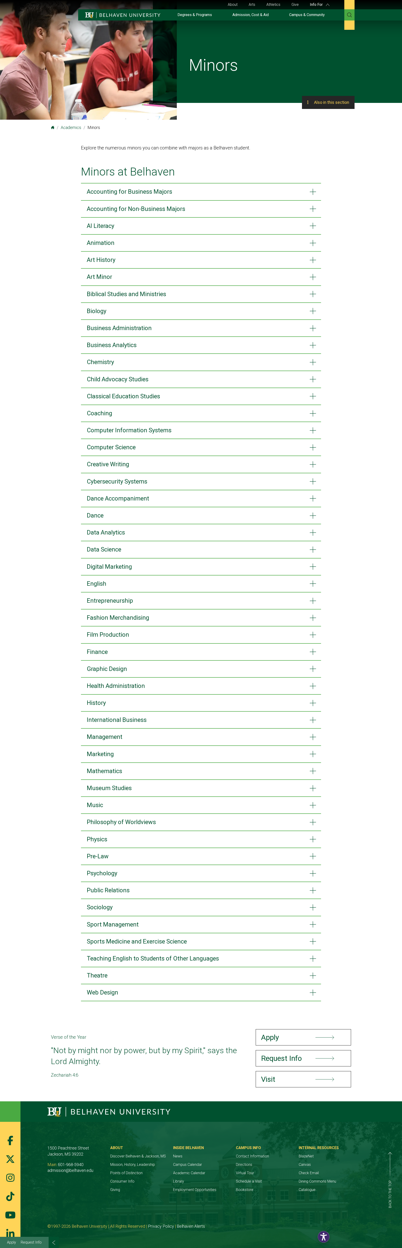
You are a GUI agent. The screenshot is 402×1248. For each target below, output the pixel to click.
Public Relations (108, 890)
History (96, 702)
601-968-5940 (71, 1164)
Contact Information (252, 1156)
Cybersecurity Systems (117, 481)
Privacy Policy (161, 1226)
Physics (97, 839)
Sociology (100, 907)
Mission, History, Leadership (132, 1164)
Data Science (104, 549)
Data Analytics (106, 532)
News (177, 1156)
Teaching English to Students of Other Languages (153, 958)
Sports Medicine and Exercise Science (137, 941)
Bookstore (244, 1189)
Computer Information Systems (129, 430)
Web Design (102, 992)
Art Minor (99, 276)
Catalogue (307, 1189)
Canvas (305, 1164)
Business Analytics (112, 345)
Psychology (102, 873)
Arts (252, 4)
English (96, 583)
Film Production (108, 634)
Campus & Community (307, 15)
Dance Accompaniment (118, 498)
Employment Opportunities (194, 1189)
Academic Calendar (189, 1173)
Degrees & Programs (195, 15)
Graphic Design (107, 668)
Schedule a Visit (249, 1181)
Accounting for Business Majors (129, 191)
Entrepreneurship (110, 600)
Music (95, 805)
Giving (115, 1189)
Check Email (309, 1173)
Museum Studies (109, 788)
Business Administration (119, 328)
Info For (317, 4)
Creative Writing (108, 464)
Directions (244, 1164)
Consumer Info (122, 1181)
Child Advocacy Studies (117, 379)
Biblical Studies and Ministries (126, 294)
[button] (323, 1237)
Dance (95, 515)
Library (178, 1181)
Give (295, 4)
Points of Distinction (126, 1173)
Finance (97, 651)
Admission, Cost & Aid (250, 15)
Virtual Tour (245, 1173)
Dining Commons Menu (317, 1181)
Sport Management (113, 924)
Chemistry (100, 362)
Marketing (100, 754)
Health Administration (116, 685)
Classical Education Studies (123, 396)
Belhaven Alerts (191, 1226)
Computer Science (111, 447)
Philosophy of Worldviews (121, 821)
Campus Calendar (187, 1164)
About (233, 4)
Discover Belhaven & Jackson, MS (138, 1156)
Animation (100, 242)
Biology (96, 311)
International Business (117, 719)
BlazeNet (306, 1156)
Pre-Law (98, 856)
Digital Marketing (109, 566)
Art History (101, 259)
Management (104, 736)
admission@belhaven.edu (70, 1170)
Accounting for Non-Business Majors (136, 208)
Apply (11, 1242)
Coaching (99, 413)
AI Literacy (100, 225)
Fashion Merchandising (118, 617)
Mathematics (104, 771)
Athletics (273, 4)
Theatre (97, 975)
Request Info (31, 1242)
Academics (71, 127)
